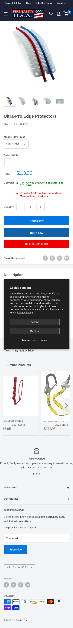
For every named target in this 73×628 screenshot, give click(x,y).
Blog (28, 3)
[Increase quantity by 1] (40, 207)
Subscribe (15, 549)
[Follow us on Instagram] (20, 585)
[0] (66, 13)
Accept (35, 321)
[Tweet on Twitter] (59, 258)
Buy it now (36, 232)
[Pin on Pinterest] (52, 258)
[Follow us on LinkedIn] (27, 585)
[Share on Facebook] (45, 258)
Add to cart (37, 220)
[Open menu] (5, 13)
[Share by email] (66, 258)
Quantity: (9, 206)
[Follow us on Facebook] (6, 585)
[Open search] (51, 14)
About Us (61, 3)
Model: (14, 136)
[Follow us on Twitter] (13, 585)
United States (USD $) (16, 567)
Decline (34, 330)
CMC (6, 124)
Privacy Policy (25, 312)
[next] (66, 406)
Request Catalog (13, 3)
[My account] (58, 14)
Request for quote (36, 243)
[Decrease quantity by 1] (21, 207)
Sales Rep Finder (44, 3)
